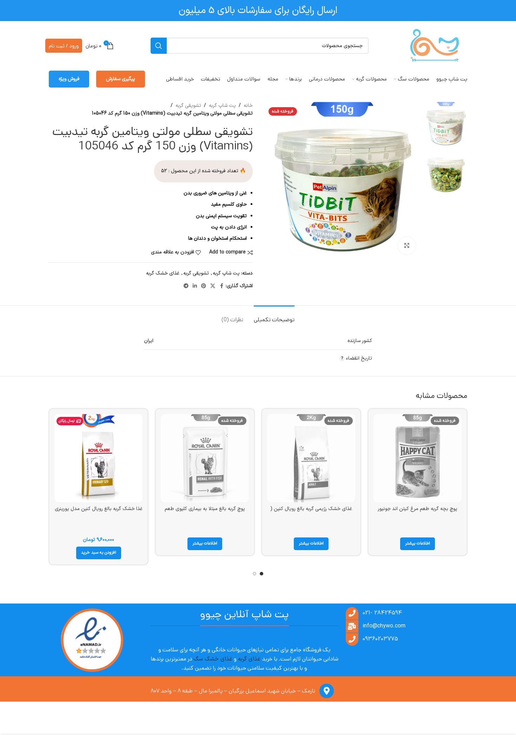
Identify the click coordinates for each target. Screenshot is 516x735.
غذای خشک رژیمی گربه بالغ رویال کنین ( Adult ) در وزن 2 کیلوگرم (311, 512)
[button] (98, 553)
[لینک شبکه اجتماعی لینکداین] (195, 286)
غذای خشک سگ (212, 659)
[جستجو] (159, 46)
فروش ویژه (69, 79)
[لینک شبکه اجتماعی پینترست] (203, 286)
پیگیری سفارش (120, 79)
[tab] (274, 316)
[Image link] (91, 640)
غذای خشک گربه (162, 273)
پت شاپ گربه (222, 105)
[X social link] (212, 286)
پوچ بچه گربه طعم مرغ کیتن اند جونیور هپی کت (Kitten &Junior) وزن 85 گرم (418, 512)
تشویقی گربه (188, 105)
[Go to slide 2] (254, 573)
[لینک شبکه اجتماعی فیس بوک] (221, 286)
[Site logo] (434, 45)
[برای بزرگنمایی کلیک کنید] (407, 245)
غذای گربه (249, 659)
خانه (248, 105)
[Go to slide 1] (261, 573)
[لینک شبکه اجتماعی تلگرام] (186, 286)
